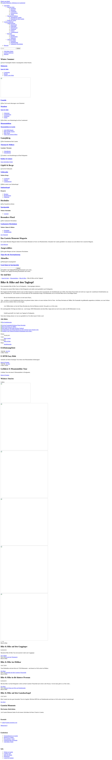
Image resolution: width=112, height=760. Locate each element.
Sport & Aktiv (11, 7)
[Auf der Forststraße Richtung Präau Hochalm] (13, 325)
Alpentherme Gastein (15, 17)
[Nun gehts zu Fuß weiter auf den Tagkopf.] (12, 328)
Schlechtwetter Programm (10, 740)
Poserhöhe (13, 41)
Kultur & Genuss (11, 20)
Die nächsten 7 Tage (9, 739)
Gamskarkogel (14, 32)
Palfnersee (13, 38)
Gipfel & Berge (11, 23)
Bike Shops (7, 133)
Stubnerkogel (13, 27)
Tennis (12, 14)
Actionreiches (14, 13)
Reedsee (12, 35)
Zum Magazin (4, 244)
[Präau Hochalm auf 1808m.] (8, 326)
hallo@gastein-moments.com (9, 722)
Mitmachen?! (4, 725)
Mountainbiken (14, 278)
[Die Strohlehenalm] (6, 322)
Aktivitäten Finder (8, 741)
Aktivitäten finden (8, 51)
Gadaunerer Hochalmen (16, 44)
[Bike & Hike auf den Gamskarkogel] (14, 688)
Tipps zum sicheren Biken (10, 134)
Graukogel (13, 29)
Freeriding (13, 8)
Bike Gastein (7, 338)
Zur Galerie (4, 655)
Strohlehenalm (14, 42)
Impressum (7, 756)
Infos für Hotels (8, 755)
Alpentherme (7, 151)
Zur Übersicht (4, 234)
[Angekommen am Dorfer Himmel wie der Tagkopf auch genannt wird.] (20, 329)
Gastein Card (7, 753)
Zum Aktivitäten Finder (7, 162)
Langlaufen (13, 11)
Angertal (6, 213)
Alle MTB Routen (8, 130)
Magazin (6, 45)
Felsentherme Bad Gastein (17, 19)
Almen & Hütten (11, 39)
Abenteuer (6, 116)
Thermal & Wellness (12, 16)
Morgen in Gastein (9, 737)
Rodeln (6, 74)
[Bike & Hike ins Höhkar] (10, 657)
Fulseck (12, 30)
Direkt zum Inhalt (5, 1)
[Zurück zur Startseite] (13, 3)
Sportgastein (13, 24)
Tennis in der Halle (9, 75)
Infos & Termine (5, 362)
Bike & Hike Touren (9, 131)
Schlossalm (13, 26)
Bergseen (9, 33)
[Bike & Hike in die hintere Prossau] (15, 672)
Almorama (6, 113)
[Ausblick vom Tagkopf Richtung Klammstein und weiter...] (16, 331)
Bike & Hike (22, 278)
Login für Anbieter (9, 758)
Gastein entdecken (8, 22)
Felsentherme (7, 152)
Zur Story (3, 671)
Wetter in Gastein (8, 752)
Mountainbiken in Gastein (8, 127)
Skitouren (12, 10)
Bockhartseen (14, 36)
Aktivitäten (7, 5)
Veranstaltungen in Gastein (11, 736)
